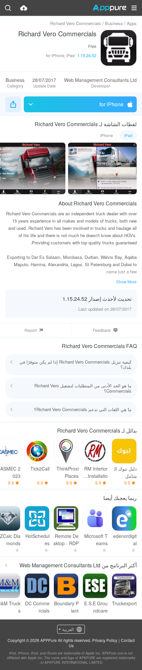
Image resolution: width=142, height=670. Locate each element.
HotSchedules (37, 540)
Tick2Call (40, 468)
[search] (8, 8)
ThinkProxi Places (67, 472)
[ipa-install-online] (24, 8)
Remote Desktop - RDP (66, 540)
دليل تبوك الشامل (125, 472)
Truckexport (124, 603)
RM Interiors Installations (96, 472)
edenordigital (125, 540)
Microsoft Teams (96, 540)
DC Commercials (37, 607)
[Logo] (109, 8)
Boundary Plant (66, 607)
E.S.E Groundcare (96, 607)
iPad (128, 135)
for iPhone (111, 104)
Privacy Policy (104, 640)
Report (30, 330)
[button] (134, 8)
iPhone (106, 135)
